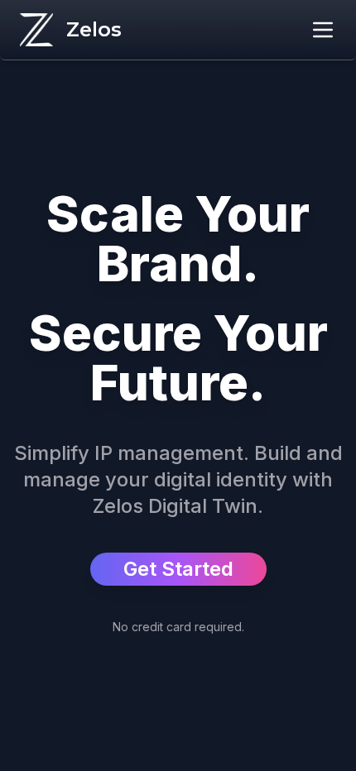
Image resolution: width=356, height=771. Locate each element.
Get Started (178, 569)
